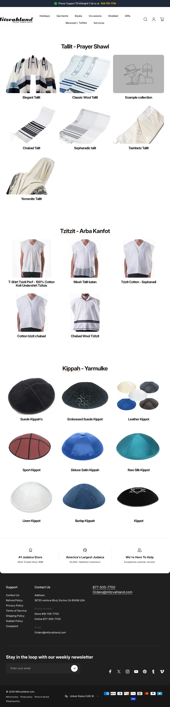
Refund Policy (14, 600)
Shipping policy (13, 701)
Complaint (12, 626)
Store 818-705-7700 (47, 613)
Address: (40, 595)
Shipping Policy (15, 615)
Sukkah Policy (14, 621)
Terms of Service (16, 610)
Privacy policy (26, 697)
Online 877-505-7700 (48, 619)
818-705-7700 (108, 3)
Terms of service (41, 697)
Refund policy (12, 697)
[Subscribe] (74, 668)
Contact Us (12, 595)
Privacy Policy (14, 605)
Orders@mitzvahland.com (50, 632)
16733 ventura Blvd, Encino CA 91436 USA (60, 600)
